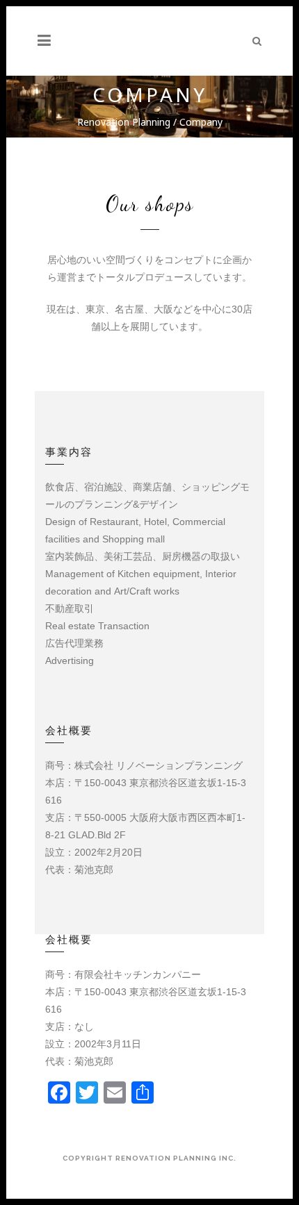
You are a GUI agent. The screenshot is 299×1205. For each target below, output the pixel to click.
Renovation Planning (123, 121)
